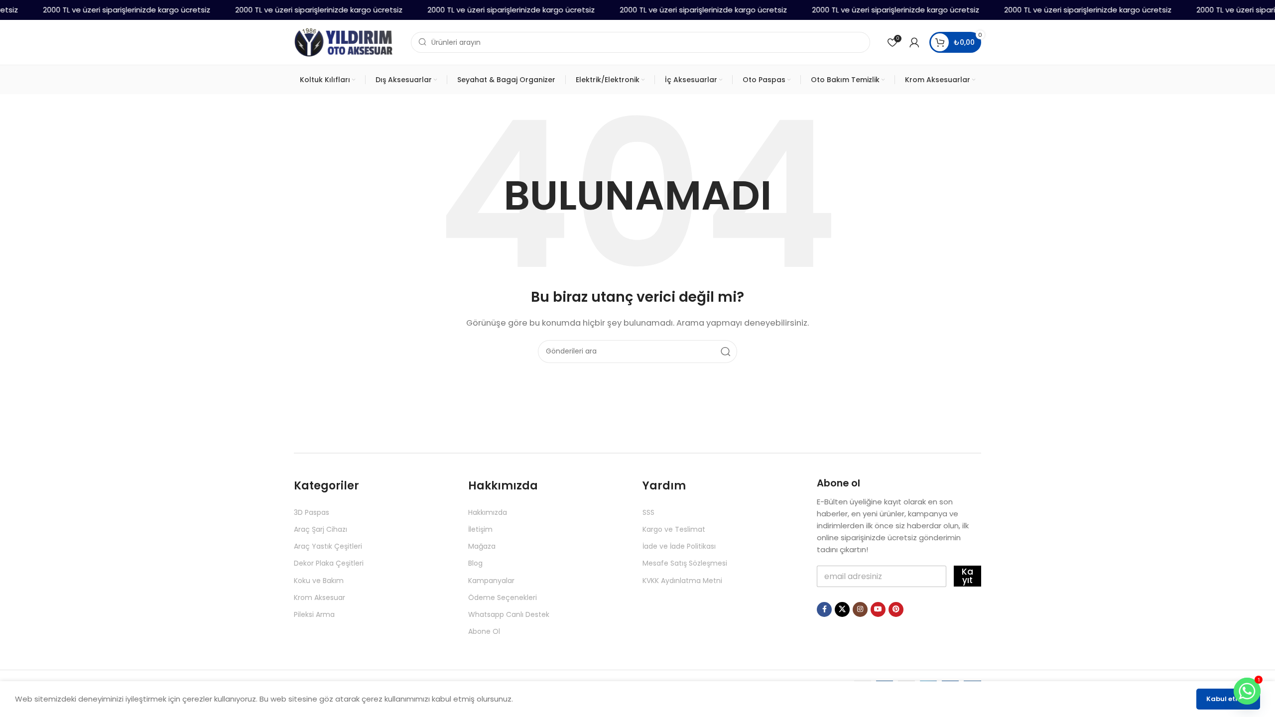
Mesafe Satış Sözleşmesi (684, 563)
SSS (648, 512)
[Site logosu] (343, 41)
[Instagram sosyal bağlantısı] (860, 609)
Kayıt (967, 576)
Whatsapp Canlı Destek (508, 614)
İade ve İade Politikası (679, 546)
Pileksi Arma (314, 614)
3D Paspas (311, 512)
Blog (475, 563)
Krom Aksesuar (319, 597)
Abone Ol (484, 631)
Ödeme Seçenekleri (502, 597)
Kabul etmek (1228, 699)
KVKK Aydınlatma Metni (682, 581)
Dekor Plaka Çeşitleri (329, 563)
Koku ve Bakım (319, 581)
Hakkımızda (487, 512)
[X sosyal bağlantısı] (842, 609)
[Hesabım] (914, 42)
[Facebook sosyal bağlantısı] (824, 609)
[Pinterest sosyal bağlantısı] (896, 609)
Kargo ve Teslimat (673, 529)
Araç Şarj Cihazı (320, 529)
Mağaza (482, 546)
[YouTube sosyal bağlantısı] (878, 609)
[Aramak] (725, 351)
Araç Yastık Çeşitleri (328, 546)
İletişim (480, 529)
